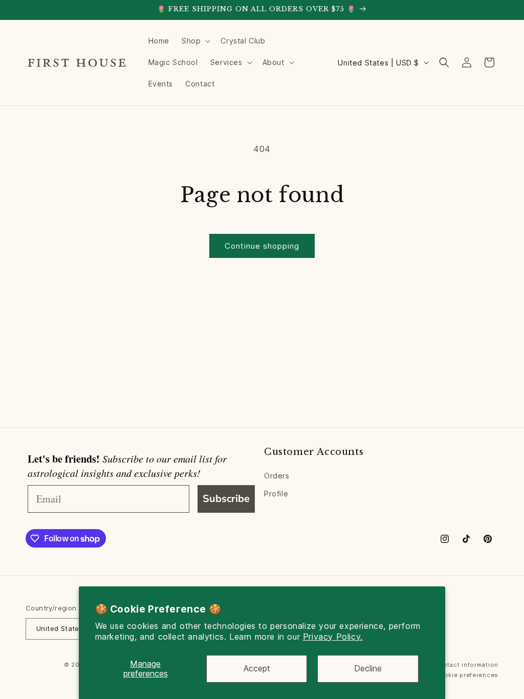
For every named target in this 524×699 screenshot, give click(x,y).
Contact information (466, 664)
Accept (257, 668)
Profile (276, 493)
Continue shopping (262, 246)
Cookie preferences (466, 675)
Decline (368, 668)
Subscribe (226, 499)
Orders (277, 475)
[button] (195, 41)
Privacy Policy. (333, 636)
